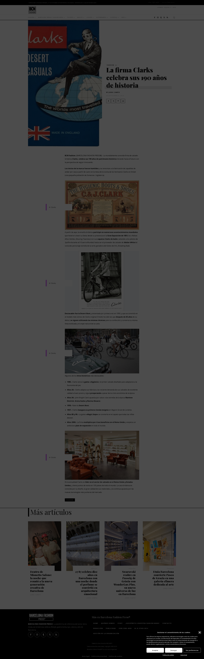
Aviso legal (184, 655)
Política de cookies (168, 655)
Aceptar (155, 650)
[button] (200, 632)
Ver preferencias (192, 650)
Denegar (173, 650)
